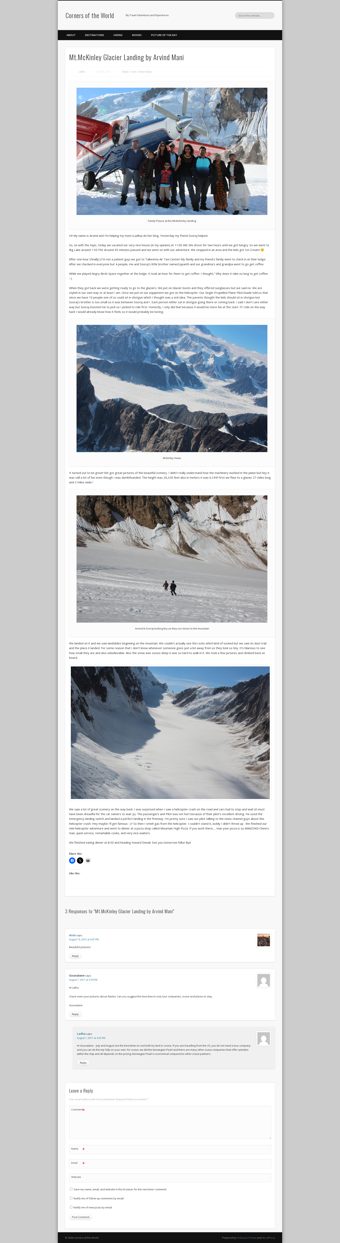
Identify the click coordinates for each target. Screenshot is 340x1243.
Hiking (118, 35)
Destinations (94, 35)
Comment (78, 1110)
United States (145, 71)
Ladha (82, 71)
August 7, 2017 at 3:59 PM (83, 979)
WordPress (268, 1237)
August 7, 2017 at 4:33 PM (91, 1038)
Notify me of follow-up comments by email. (99, 1198)
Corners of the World (90, 15)
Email (78, 1163)
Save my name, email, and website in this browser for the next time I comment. (120, 1189)
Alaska (125, 71)
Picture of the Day (164, 35)
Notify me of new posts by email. (93, 1207)
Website (76, 1177)
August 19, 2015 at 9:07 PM (84, 939)
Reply (75, 956)
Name (78, 1149)
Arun (72, 935)
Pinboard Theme (246, 1237)
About (71, 35)
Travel (133, 71)
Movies (137, 35)
